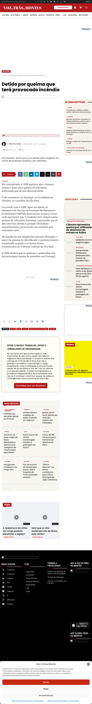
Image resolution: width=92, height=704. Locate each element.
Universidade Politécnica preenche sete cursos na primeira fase (83, 255)
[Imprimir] (53, 174)
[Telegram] (54, 1)
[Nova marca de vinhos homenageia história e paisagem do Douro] (69, 283)
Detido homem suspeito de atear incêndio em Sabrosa (30, 416)
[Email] (47, 174)
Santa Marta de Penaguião (9, 410)
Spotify (9, 587)
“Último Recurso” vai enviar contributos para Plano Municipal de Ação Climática (49, 472)
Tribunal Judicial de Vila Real (38, 329)
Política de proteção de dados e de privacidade (28, 701)
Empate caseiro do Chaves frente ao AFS (79, 142)
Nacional (70, 117)
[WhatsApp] (61, 1)
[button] (88, 664)
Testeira (25, 329)
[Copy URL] (42, 174)
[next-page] (8, 488)
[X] (57, 1)
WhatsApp (11, 600)
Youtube (10, 604)
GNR (18, 329)
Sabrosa (27, 409)
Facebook (10, 570)
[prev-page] (4, 488)
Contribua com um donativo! (30, 385)
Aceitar (46, 682)
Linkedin (10, 578)
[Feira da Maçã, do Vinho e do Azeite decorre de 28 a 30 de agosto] (69, 267)
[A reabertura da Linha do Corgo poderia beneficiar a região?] (16, 517)
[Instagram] (41, 1)
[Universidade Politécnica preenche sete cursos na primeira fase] (69, 249)
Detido (13, 329)
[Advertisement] (46, 45)
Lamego (69, 107)
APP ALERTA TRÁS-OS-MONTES (79, 634)
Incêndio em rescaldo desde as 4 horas (11, 416)
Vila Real (6, 71)
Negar (46, 689)
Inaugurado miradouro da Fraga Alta (10, 467)
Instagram (11, 574)
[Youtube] (64, 1)
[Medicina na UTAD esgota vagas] (69, 239)
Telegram (10, 591)
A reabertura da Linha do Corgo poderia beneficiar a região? (15, 530)
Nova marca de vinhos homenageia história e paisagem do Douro (30, 441)
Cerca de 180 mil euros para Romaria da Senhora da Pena (49, 439)
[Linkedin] (44, 1)
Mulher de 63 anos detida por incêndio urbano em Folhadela (50, 417)
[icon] (80, 8)
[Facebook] (37, 1)
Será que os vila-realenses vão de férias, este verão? (45, 530)
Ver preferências (46, 695)
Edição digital (63, 7)
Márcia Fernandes (15, 144)
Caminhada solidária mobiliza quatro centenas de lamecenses (78, 111)
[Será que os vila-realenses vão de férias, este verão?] (45, 517)
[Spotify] (51, 1)
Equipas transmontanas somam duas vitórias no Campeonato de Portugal (78, 132)
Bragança (80, 247)
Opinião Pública (9, 537)
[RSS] (47, 1)
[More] (58, 174)
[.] (75, 7)
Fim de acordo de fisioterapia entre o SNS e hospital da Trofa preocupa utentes (30, 470)
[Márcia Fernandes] (4, 144)
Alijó (25, 432)
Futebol (70, 128)
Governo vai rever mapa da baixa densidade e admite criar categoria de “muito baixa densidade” (11, 443)
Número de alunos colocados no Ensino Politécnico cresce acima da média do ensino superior (78, 121)
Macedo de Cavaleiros (76, 221)
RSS (8, 582)
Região (6, 432)
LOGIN (88, 1)
